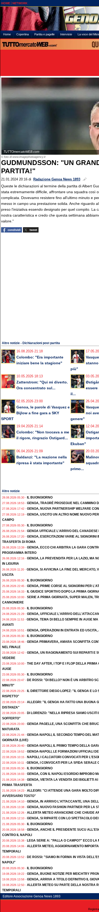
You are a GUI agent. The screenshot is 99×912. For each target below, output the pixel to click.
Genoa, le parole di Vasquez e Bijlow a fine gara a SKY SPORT (35, 413)
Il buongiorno (40, 497)
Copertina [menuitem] (22, 34)
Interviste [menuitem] (66, 34)
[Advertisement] (49, 286)
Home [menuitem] (7, 34)
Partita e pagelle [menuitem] (44, 34)
